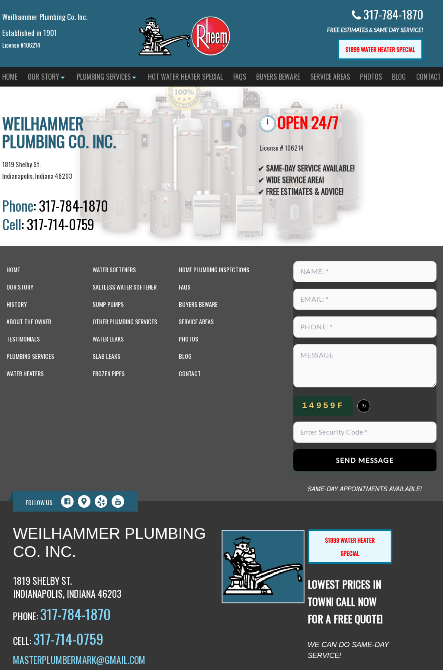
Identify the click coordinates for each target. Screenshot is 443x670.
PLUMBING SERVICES (104, 76)
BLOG (399, 76)
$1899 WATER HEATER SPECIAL (380, 49)
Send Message (365, 460)
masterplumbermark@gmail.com (79, 660)
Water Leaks (108, 338)
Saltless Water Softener (125, 286)
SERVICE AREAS (330, 76)
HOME (9, 76)
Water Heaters (25, 373)
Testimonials (23, 338)
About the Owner (28, 321)
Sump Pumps (108, 304)
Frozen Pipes (109, 373)
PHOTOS (371, 76)
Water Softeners (114, 269)
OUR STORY (43, 76)
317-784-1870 (75, 614)
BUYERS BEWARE (278, 76)
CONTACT (428, 76)
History (16, 304)
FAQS (239, 76)
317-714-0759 (68, 638)
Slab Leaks (106, 356)
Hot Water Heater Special (185, 76)
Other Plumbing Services (125, 321)
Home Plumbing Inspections (214, 269)
